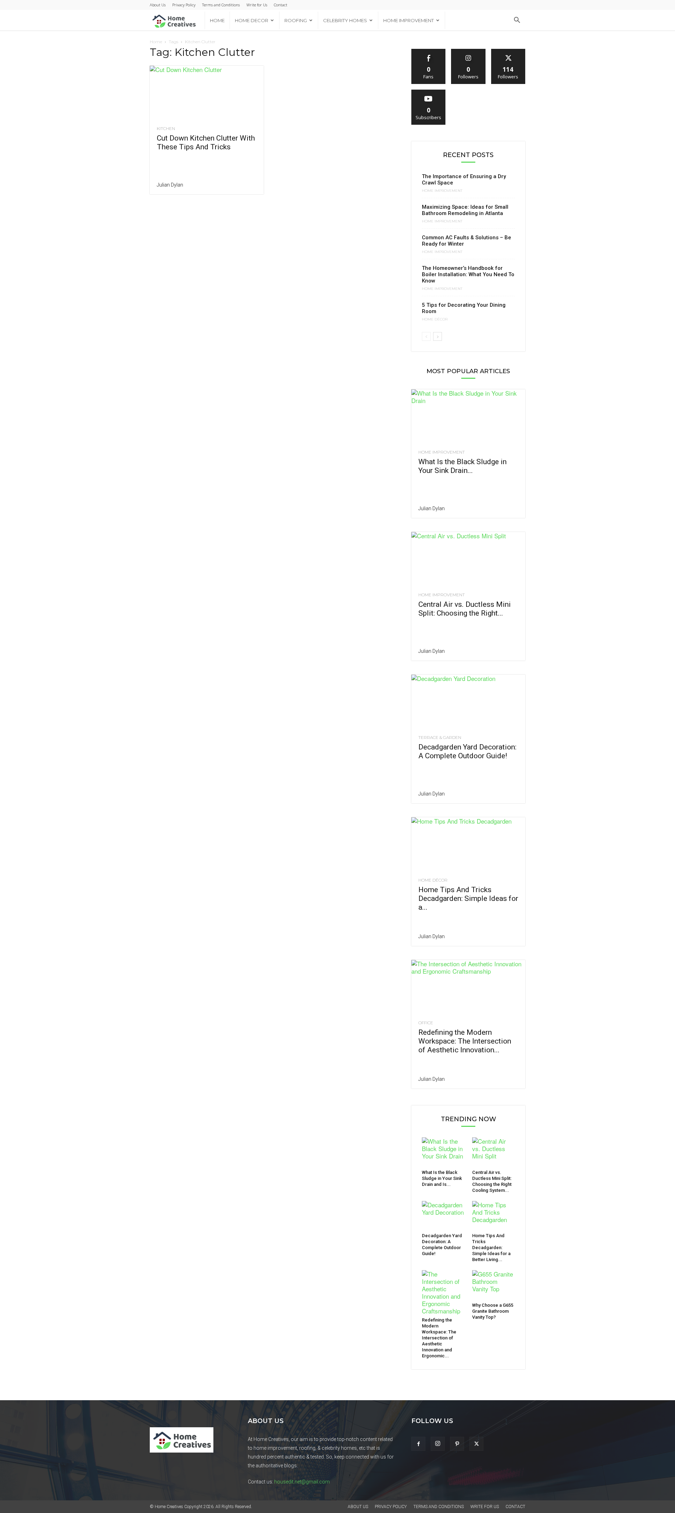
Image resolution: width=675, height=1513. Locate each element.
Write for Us (256, 4)
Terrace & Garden (439, 737)
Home (217, 20)
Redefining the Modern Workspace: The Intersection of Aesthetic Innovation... (464, 1041)
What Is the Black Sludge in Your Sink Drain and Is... (442, 1178)
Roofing (295, 20)
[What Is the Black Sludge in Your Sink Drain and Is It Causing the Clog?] (468, 417)
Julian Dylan (170, 185)
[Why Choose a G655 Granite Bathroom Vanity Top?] (493, 1285)
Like (429, 51)
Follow (468, 51)
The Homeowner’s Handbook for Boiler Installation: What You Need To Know (468, 274)
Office (425, 1023)
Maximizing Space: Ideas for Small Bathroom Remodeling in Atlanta (465, 210)
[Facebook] (418, 1444)
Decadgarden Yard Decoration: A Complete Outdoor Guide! (467, 751)
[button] (516, 21)
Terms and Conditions (221, 4)
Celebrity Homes (345, 20)
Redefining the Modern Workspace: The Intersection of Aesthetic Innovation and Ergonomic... (439, 1337)
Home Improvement (408, 20)
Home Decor (251, 20)
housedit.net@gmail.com (302, 1482)
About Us (158, 4)
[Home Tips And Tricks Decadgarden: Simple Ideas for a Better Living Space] (468, 845)
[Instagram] (438, 1444)
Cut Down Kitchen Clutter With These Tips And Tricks (206, 142)
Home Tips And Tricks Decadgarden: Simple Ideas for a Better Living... (491, 1247)
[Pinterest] (457, 1444)
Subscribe (428, 92)
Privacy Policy (183, 4)
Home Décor (435, 319)
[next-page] (437, 336)
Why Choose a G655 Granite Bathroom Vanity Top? (492, 1311)
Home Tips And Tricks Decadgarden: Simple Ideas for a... (468, 898)
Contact (280, 4)
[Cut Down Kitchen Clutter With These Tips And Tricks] (207, 94)
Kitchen (166, 128)
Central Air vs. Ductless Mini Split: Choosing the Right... (464, 608)
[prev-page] (426, 336)
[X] (476, 1444)
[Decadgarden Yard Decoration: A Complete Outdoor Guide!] (468, 703)
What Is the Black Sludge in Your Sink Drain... (462, 466)
